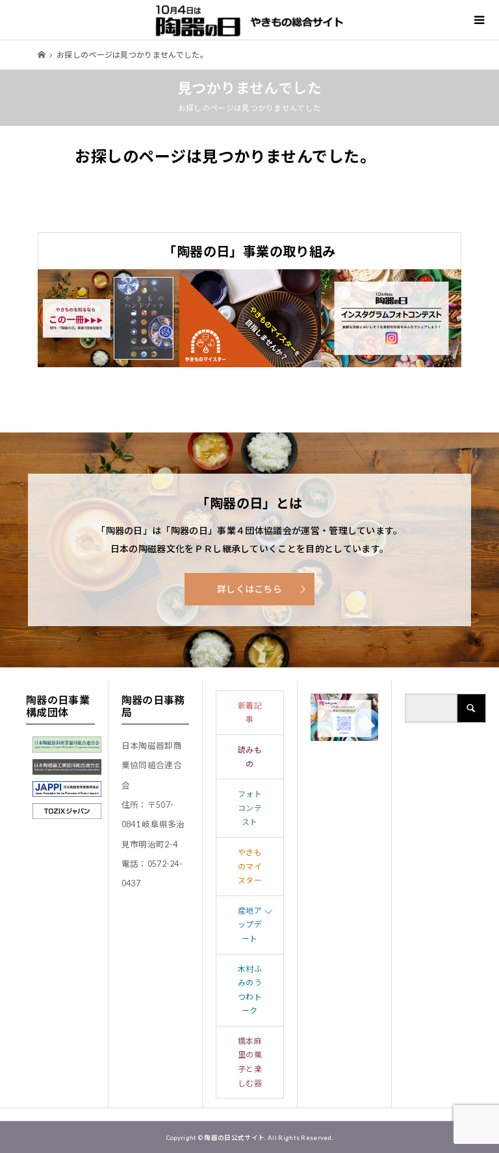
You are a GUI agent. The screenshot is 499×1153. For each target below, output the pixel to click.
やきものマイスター (250, 866)
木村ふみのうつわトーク (250, 990)
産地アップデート (250, 924)
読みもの (250, 757)
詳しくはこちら (249, 588)
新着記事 (250, 713)
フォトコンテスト (250, 808)
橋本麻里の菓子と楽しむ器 (250, 1062)
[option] (108, 318)
